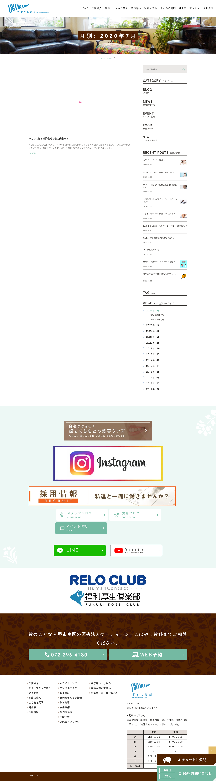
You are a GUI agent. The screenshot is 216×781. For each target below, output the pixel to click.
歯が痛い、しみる (101, 683)
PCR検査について (151, 250)
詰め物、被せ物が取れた (104, 693)
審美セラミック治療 (71, 697)
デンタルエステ (68, 688)
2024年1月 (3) (156, 319)
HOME (103, 58)
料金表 (32, 707)
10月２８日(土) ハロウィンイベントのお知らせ (165, 226)
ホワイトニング (68, 683)
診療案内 (136, 8)
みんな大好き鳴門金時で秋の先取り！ (49, 138)
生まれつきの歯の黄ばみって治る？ (159, 213)
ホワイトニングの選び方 (154, 160)
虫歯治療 (65, 707)
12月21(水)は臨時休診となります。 (159, 238)
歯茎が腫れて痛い (101, 688)
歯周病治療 (66, 712)
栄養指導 (65, 702)
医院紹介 (33, 683)
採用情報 (33, 712)
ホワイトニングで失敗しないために (159, 172)
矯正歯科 (65, 693)
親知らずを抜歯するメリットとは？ (159, 261)
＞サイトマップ (34, 775)
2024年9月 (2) (156, 315)
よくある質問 (36, 702)
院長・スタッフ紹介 (40, 688)
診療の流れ (35, 697)
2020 (109, 58)
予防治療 (65, 717)
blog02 (37, 68)
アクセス (33, 693)
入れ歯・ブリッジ (70, 722)
